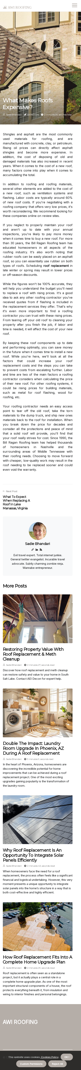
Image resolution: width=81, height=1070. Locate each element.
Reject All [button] (57, 1063)
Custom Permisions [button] (31, 1063)
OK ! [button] (66, 1057)
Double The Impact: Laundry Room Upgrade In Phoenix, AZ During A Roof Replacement (33, 748)
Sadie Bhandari (14, 114)
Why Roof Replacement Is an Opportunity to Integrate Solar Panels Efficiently (33, 855)
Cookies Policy (49, 1057)
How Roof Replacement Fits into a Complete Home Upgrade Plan (37, 960)
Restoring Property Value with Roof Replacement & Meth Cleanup (33, 654)
